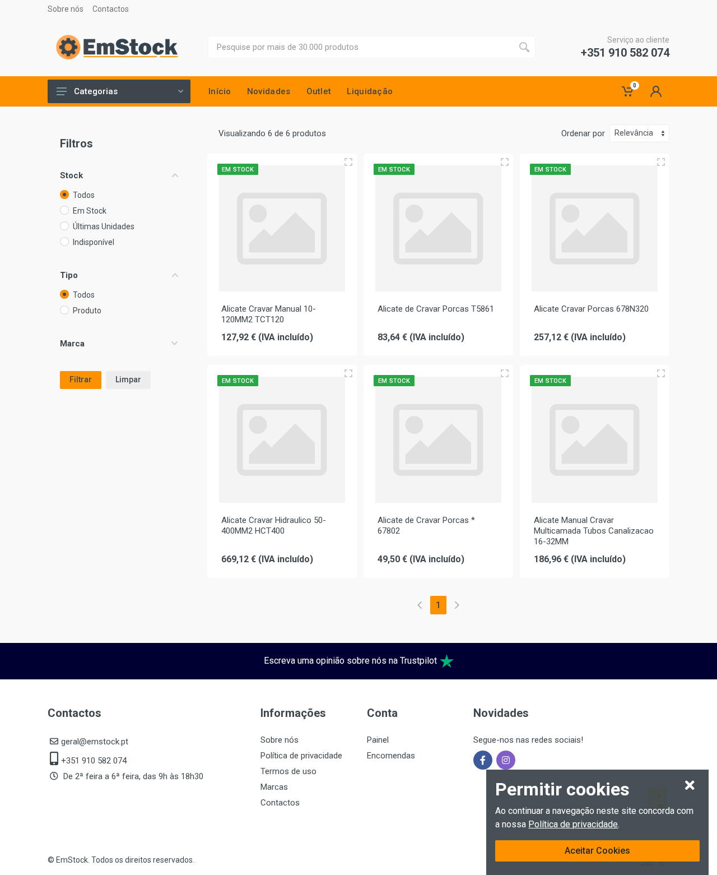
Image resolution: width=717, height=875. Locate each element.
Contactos (110, 9)
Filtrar (80, 379)
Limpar (128, 379)
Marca (72, 344)
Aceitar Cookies (597, 850)
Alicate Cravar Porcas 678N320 (591, 309)
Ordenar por (583, 133)
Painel (378, 740)
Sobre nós (65, 9)
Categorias (96, 91)
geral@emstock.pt (94, 742)
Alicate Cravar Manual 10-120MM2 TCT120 (268, 314)
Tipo (69, 275)
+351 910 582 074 (625, 52)
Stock (71, 175)
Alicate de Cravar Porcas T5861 (436, 309)
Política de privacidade (573, 824)
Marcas (274, 787)
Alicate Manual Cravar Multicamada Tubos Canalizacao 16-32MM (594, 531)
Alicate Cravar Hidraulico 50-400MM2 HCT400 (273, 525)
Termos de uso (288, 771)
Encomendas (391, 756)
